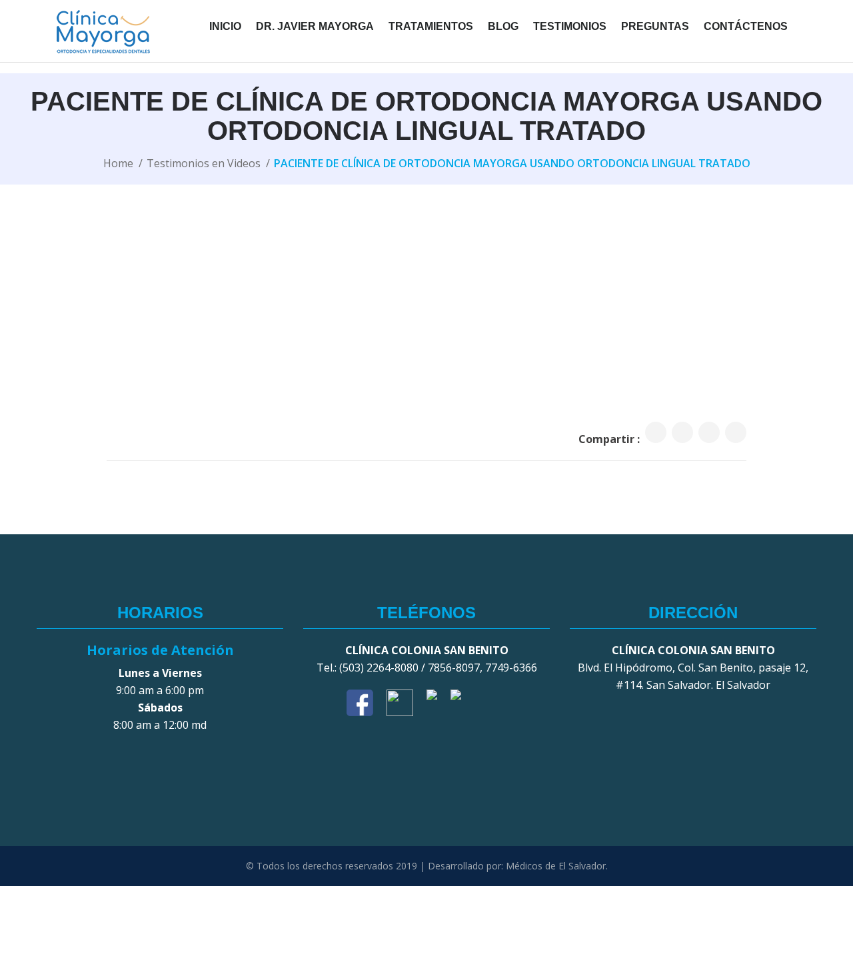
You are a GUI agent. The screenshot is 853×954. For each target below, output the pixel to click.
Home (118, 163)
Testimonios (569, 26)
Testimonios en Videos (204, 163)
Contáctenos (746, 26)
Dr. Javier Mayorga (315, 26)
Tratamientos (431, 26)
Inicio (225, 26)
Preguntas (655, 26)
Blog (503, 26)
